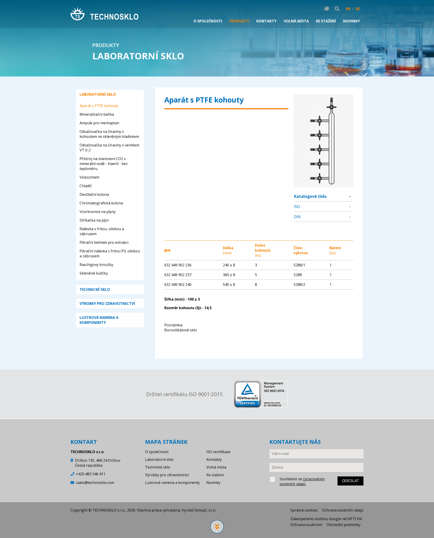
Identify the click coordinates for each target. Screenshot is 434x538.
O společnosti (156, 451)
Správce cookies (304, 510)
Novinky (213, 482)
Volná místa (216, 467)
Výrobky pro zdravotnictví (167, 474)
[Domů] (326, 9)
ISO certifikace (218, 451)
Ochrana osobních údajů (342, 510)
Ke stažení (215, 474)
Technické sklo (157, 467)
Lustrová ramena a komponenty (172, 482)
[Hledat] (337, 9)
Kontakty (214, 459)
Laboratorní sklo (159, 459)
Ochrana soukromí (306, 524)
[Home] (104, 14)
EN (348, 8)
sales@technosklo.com (95, 482)
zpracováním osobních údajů (302, 481)
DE (358, 8)
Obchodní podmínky (344, 524)
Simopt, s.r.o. (205, 510)
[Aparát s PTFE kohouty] (323, 184)
